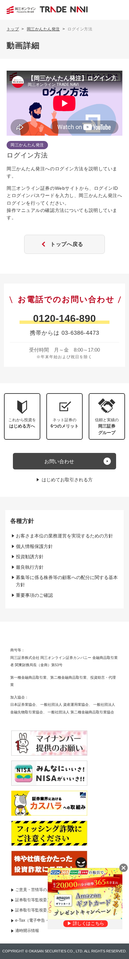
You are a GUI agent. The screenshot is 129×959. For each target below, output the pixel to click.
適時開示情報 (27, 930)
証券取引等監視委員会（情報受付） (47, 910)
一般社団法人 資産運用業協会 (64, 704)
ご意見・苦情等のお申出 (37, 889)
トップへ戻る (66, 244)
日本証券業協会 (23, 704)
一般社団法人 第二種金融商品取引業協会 (81, 712)
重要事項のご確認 (34, 595)
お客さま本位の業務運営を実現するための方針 (64, 535)
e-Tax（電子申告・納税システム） (46, 920)
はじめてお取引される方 (67, 479)
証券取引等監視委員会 (35, 900)
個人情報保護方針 (34, 546)
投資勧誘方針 (30, 556)
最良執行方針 (30, 567)
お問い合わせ (59, 461)
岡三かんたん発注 (43, 29)
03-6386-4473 (80, 333)
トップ (13, 29)
